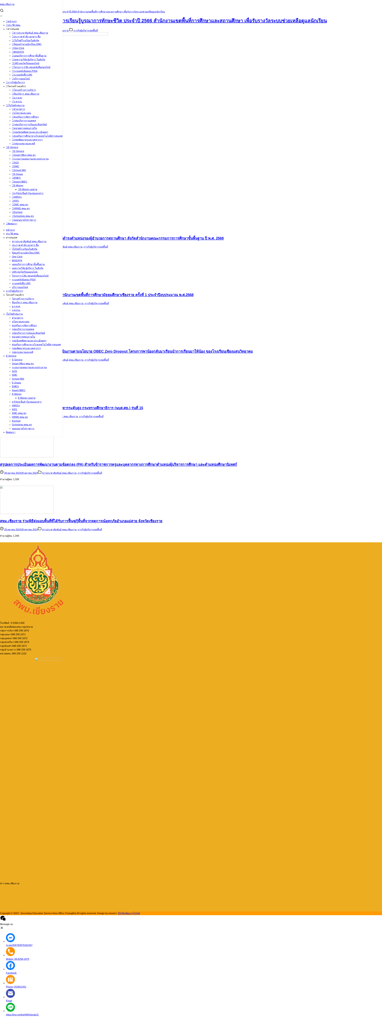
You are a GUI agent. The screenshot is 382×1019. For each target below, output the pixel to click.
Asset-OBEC (20, 182)
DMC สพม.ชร (21, 204)
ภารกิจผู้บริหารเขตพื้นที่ (85, 30)
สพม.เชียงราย (7, 4)
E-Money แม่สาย (28, 189)
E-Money (18, 185)
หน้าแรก (12, 21)
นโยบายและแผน (22, 113)
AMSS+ (18, 197)
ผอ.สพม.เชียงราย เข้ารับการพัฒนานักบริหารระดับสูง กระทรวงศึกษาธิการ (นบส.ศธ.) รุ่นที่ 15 (71, 408)
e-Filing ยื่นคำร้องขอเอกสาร (28, 193)
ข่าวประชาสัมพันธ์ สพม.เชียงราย (31, 33)
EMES (17, 178)
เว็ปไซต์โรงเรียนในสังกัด (26, 40)
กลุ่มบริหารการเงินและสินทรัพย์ (30, 124)
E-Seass (18, 174)
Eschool (18, 212)
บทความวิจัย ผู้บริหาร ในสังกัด (29, 59)
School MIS (20, 170)
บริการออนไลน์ (22, 78)
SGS (16, 162)
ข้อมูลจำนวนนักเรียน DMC (28, 44)
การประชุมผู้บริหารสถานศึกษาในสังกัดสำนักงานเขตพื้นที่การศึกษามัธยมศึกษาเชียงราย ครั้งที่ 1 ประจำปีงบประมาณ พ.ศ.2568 (97, 295)
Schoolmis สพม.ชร (24, 216)
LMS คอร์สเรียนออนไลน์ (26, 63)
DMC (16, 166)
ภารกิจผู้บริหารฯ (16, 82)
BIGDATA (19, 52)
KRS (16, 201)
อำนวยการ (19, 109)
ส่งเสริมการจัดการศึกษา (26, 117)
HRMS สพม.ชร (22, 208)
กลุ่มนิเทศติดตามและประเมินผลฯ (31, 132)
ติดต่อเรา (12, 223)
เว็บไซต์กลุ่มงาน (16, 105)
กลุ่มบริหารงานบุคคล (25, 120)
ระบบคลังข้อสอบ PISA (25, 71)
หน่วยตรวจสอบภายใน (25, 128)
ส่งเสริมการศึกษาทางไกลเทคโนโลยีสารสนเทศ (38, 136)
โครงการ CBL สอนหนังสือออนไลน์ (32, 67)
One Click (19, 48)
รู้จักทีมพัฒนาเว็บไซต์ (129, 913)
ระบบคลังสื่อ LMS (23, 75)
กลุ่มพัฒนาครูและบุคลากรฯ (28, 139)
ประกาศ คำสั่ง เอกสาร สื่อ (27, 36)
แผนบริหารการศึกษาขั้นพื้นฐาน (30, 55)
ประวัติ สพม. (14, 25)
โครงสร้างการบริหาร (25, 90)
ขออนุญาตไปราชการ (25, 220)
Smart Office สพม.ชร (25, 155)
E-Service (13, 147)
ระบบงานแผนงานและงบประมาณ (31, 159)
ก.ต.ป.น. (18, 101)
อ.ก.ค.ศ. (18, 98)
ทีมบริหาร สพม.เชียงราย (26, 94)
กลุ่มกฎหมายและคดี (24, 143)
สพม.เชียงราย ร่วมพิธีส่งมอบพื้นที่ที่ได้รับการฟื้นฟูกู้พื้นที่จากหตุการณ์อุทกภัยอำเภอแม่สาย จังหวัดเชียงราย (81, 521)
